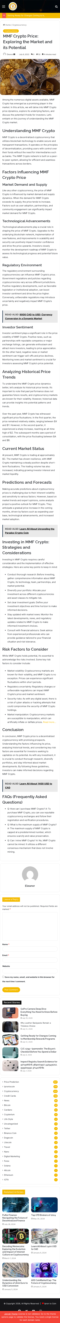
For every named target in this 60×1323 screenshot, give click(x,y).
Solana (7, 1165)
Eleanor (10, 54)
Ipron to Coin (50, 1303)
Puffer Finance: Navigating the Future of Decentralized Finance (14, 1218)
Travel (7, 1147)
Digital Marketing (12, 1156)
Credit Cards (10, 1096)
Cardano (8, 1110)
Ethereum (8, 1175)
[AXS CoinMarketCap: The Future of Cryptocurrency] (44, 1270)
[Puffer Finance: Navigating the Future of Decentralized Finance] (15, 1204)
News (6, 1100)
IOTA (6, 1179)
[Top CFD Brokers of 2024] (44, 1204)
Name (5, 944)
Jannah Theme (11, 1314)
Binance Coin (10, 1133)
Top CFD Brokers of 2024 (43, 1215)
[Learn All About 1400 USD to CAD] (44, 1236)
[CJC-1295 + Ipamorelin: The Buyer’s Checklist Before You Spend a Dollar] (10, 1052)
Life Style (8, 1119)
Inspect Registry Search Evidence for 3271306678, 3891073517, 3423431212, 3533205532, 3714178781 (39, 1065)
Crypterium (9, 1114)
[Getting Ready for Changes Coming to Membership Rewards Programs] (10, 1039)
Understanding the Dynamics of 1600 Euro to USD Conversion (15, 1283)
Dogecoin (8, 1138)
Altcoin (7, 1170)
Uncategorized (11, 1124)
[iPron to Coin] (12, 6)
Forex (6, 1161)
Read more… (49, 722)
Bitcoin (7, 1105)
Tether (7, 1128)
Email (5, 955)
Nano (6, 1152)
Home (8, 25)
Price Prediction (11, 1082)
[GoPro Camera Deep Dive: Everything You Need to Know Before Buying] (10, 1012)
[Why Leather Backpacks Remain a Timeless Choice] (10, 1026)
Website (6, 966)
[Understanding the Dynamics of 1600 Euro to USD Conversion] (15, 1270)
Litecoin (8, 1142)
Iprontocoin (9, 1086)
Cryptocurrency (19, 25)
